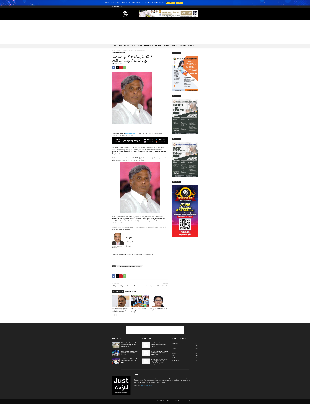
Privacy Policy (170, 400)
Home (114, 45)
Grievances (185, 400)
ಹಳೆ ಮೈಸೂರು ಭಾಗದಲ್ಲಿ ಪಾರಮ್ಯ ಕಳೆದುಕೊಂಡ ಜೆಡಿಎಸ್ (124, 286)
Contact (196, 400)
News (120, 45)
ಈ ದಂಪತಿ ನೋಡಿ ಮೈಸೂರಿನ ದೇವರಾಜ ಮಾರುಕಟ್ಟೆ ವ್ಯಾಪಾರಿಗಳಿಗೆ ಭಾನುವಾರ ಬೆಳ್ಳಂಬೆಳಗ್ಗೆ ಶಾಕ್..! (159, 352)
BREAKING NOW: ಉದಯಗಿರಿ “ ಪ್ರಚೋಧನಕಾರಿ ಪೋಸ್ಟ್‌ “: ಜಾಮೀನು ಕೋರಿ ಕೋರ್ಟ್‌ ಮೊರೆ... (128, 344)
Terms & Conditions (161, 400)
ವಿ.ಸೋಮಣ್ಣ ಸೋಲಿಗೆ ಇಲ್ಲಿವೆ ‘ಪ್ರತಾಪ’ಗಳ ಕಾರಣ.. (157, 286)
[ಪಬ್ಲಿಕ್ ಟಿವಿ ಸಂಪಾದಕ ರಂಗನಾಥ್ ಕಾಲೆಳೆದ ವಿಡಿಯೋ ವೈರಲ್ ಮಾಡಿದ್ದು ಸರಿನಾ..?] (146, 345)
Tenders (166, 45)
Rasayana (158, 45)
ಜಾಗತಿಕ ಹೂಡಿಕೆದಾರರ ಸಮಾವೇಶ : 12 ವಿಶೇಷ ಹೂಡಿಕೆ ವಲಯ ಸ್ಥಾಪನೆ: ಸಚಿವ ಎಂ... (129, 360)
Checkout (179, 2)
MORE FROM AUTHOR (130, 291)
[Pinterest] (121, 67)
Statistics (191, 400)
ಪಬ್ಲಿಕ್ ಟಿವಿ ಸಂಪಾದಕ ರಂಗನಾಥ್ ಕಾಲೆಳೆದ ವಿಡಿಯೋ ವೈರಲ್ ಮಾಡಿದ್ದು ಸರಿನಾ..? (158, 344)
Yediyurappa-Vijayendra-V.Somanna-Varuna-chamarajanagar (130, 266)
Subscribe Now (170, 2)
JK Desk (115, 63)
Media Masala (148, 45)
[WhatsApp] (124, 67)
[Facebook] (113, 67)
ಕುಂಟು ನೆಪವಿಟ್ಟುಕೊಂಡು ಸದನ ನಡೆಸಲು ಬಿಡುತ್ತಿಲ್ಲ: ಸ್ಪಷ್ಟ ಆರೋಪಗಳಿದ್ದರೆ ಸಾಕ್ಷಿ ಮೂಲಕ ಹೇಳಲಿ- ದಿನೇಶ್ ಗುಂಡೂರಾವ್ (120, 310)
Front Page (118, 50)
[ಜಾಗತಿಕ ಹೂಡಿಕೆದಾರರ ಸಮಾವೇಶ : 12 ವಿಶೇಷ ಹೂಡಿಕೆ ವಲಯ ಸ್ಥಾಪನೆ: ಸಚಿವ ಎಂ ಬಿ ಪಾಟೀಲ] (116, 361)
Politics (126, 45)
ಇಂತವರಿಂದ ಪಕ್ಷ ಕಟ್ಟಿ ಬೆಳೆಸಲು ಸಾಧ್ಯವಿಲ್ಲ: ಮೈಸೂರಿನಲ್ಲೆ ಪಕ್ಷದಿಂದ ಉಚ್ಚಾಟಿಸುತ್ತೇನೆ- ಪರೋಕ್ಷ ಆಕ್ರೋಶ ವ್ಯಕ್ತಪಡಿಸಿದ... (159, 361)
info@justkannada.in (146, 385)
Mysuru (173, 45)
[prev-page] (113, 315)
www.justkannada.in (131, 133)
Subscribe (183, 45)
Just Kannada (131, 400)
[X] (117, 67)
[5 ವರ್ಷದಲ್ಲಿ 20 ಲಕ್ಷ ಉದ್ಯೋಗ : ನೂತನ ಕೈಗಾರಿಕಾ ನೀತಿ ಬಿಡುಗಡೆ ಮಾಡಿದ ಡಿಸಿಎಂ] (116, 353)
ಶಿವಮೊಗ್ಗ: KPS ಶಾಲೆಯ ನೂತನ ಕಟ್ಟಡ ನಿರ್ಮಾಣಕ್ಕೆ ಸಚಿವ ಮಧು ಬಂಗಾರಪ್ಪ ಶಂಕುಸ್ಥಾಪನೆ (138, 310)
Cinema (139, 45)
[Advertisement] (155, 31)
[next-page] (115, 315)
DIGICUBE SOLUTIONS (149, 400)
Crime (133, 45)
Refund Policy (178, 400)
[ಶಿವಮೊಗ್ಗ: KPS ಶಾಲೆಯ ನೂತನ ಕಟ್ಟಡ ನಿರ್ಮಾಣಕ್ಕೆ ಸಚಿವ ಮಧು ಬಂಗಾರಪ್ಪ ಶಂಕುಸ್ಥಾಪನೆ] (140, 301)
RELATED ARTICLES (118, 291)
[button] (307, 2)
